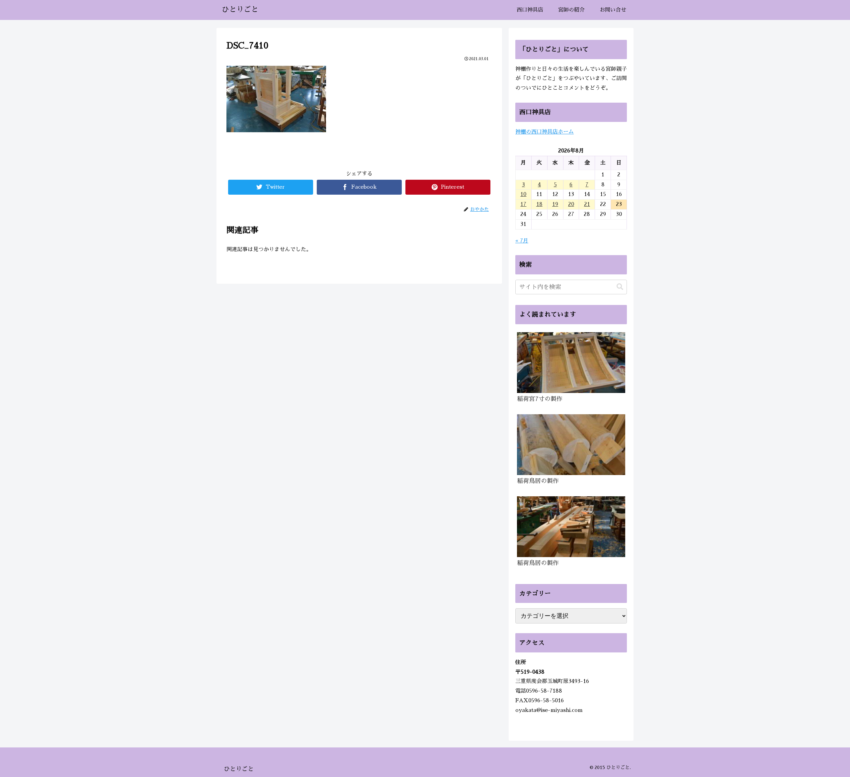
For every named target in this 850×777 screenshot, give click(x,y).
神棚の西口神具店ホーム (544, 132)
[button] (620, 287)
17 (523, 204)
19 (555, 204)
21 (587, 204)
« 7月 (521, 240)
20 (571, 204)
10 (523, 194)
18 (539, 204)
